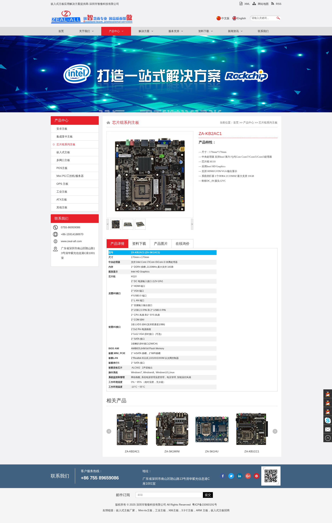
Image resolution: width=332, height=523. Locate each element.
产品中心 (114, 31)
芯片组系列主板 (65, 144)
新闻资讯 (233, 31)
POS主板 (61, 168)
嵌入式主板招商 (220, 510)
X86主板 (173, 510)
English (241, 18)
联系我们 (263, 31)
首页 (61, 31)
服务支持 (173, 31)
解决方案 (144, 31)
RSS (278, 3)
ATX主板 (61, 199)
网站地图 (263, 3)
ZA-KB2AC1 (251, 451)
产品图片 (161, 244)
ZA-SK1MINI (132, 451)
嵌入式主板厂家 (125, 510)
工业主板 (61, 191)
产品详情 (117, 244)
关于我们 (84, 31)
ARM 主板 (202, 510)
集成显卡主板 (64, 136)
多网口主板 (63, 160)
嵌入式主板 (63, 152)
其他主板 (61, 207)
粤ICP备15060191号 (204, 504)
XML (247, 3)
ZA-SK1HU (172, 451)
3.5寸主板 (187, 510)
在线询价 (182, 244)
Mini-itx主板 (145, 510)
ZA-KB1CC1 (211, 451)
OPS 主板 (62, 183)
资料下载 (203, 31)
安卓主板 (61, 128)
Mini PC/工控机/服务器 (70, 175)
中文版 (225, 18)
